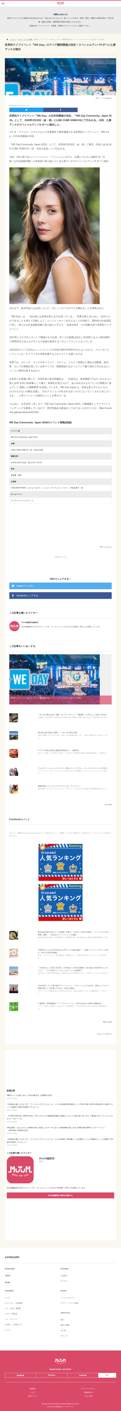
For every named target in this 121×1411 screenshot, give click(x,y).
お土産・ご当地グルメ (14, 1324)
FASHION (64, 1269)
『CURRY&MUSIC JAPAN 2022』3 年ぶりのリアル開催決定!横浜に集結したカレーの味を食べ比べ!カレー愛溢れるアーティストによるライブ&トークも (60, 1118)
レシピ (7, 1330)
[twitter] (26, 110)
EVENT (63, 1291)
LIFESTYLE (65, 1313)
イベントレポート (67, 1298)
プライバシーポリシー (88, 1388)
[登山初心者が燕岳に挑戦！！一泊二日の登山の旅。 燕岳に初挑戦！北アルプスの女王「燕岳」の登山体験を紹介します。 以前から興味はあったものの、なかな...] (13, 740)
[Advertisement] (60, 563)
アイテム (64, 1281)
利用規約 (33, 1388)
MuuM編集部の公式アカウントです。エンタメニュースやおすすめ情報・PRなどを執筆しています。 (47, 1188)
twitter (82, 1375)
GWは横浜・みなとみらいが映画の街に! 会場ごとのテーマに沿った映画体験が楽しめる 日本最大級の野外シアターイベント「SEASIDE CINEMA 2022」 (56, 1130)
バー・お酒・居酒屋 (13, 1308)
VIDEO (7, 1276)
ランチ (7, 1298)
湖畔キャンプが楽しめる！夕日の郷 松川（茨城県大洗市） (30, 1096)
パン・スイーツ (11, 1319)
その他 (63, 1330)
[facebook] (60, 110)
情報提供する (88, 1392)
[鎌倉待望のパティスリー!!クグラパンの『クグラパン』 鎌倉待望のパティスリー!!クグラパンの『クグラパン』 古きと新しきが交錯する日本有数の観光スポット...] (13, 793)
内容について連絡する (104, 1034)
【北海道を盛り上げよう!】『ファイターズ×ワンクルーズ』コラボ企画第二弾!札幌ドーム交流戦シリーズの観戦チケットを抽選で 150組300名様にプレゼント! (60, 1142)
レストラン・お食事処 (14, 1303)
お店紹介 (64, 1276)
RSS (107, 1375)
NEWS (7, 1282)
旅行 (62, 1320)
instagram (51, 1375)
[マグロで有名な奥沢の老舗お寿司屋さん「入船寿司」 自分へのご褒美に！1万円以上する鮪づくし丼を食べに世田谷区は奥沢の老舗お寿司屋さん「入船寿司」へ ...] (13, 758)
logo (60, 2)
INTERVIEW (10, 1269)
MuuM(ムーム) (60, 1361)
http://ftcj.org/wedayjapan (22, 500)
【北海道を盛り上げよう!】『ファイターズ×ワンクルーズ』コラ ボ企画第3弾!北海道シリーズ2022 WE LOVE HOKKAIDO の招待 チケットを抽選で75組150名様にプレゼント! (60, 1107)
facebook (20, 1375)
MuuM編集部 (107, 98)
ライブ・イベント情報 (69, 1303)
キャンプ (64, 1336)
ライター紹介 (88, 1396)
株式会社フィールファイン (64, 1406)
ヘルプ (32, 1392)
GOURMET (9, 1291)
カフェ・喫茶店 (11, 1314)
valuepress (108, 547)
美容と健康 (64, 1325)
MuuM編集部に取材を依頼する (60, 1195)
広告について (32, 1396)
